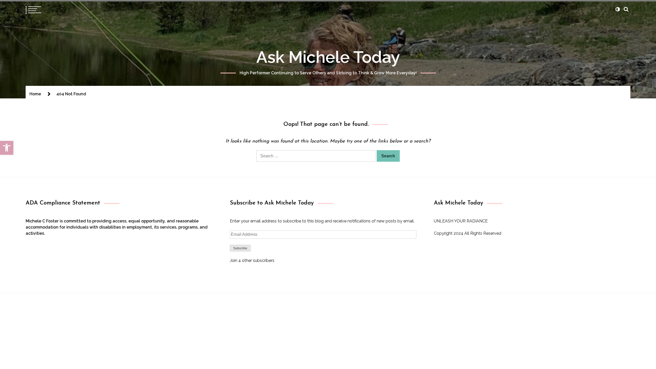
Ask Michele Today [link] (328, 57)
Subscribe (240, 248)
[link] (6, 148)
